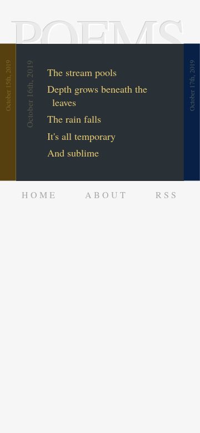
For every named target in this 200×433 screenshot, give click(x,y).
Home (39, 194)
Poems (97, 37)
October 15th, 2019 (7, 85)
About (106, 194)
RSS (167, 194)
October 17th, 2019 (192, 85)
